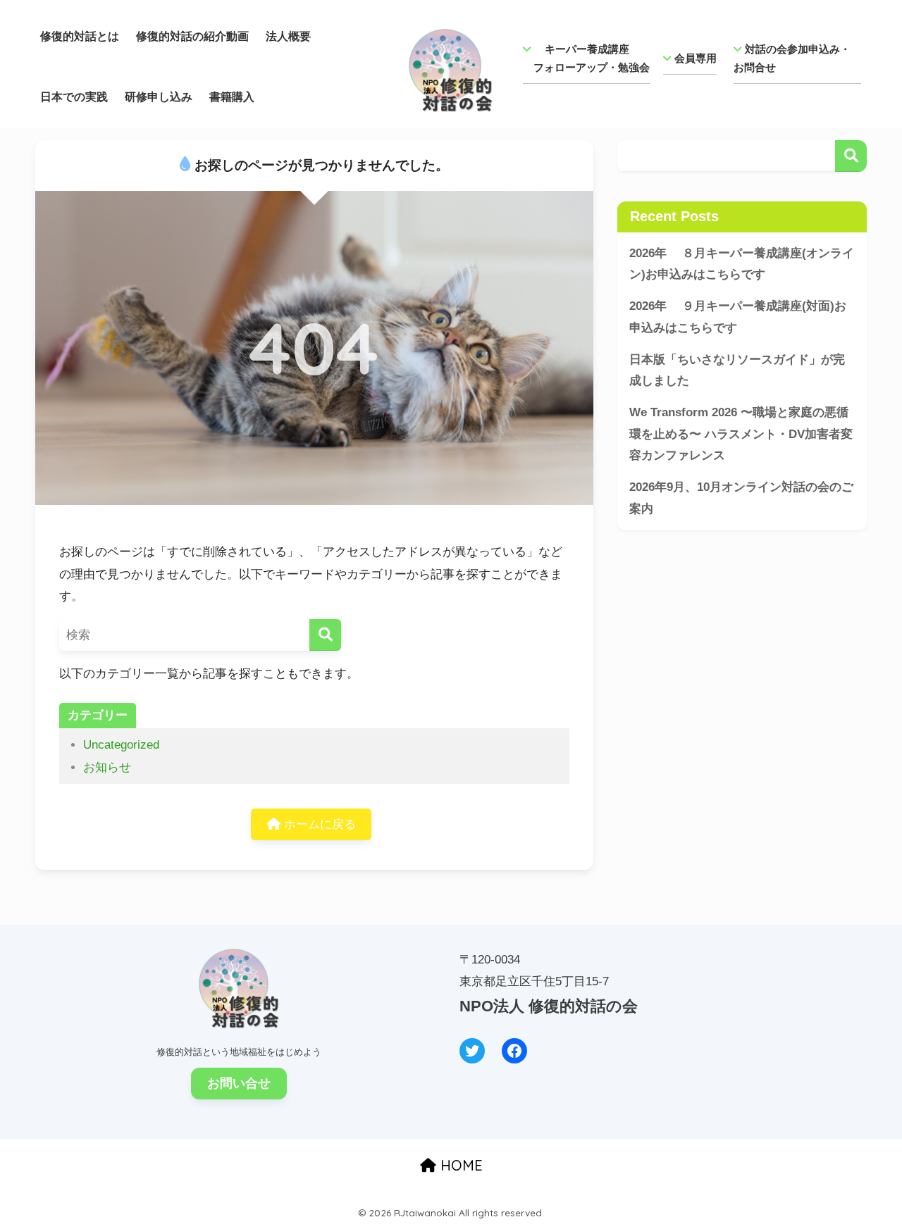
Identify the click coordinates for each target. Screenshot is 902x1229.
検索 (851, 156)
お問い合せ (239, 1083)
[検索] (325, 635)
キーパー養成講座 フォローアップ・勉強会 (586, 58)
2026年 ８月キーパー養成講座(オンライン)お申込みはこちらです (741, 264)
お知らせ (107, 767)
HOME (459, 1165)
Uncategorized (121, 744)
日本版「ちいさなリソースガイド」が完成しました (737, 370)
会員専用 (695, 58)
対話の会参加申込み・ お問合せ (797, 58)
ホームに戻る (318, 824)
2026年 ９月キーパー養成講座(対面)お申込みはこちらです (737, 317)
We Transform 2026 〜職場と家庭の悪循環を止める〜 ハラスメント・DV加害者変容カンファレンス (741, 434)
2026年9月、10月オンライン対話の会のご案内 (741, 498)
